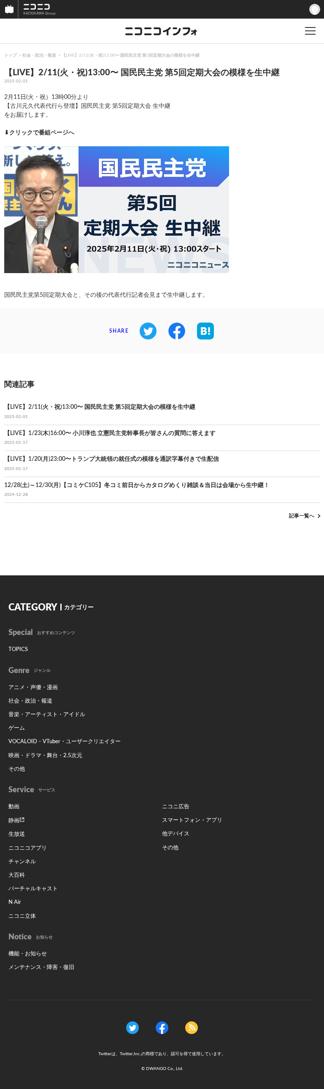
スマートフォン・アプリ (192, 820)
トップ (10, 55)
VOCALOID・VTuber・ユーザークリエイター (64, 741)
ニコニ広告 (175, 807)
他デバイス (175, 834)
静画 (13, 821)
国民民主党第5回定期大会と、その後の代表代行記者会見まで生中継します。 (106, 295)
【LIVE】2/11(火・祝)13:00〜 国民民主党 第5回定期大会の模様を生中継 (131, 55)
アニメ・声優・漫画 (33, 687)
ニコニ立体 (22, 916)
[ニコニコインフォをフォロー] (132, 1028)
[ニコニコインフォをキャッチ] (191, 1028)
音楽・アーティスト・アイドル (46, 714)
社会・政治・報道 (39, 55)
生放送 (16, 834)
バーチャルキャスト (33, 889)
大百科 (16, 875)
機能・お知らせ (27, 954)
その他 (16, 769)
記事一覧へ (301, 515)
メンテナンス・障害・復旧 (41, 967)
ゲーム (16, 728)
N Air (14, 902)
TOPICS (18, 649)
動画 (13, 807)
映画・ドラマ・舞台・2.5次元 (45, 755)
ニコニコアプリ (27, 848)
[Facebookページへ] (162, 1028)
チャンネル (22, 862)
